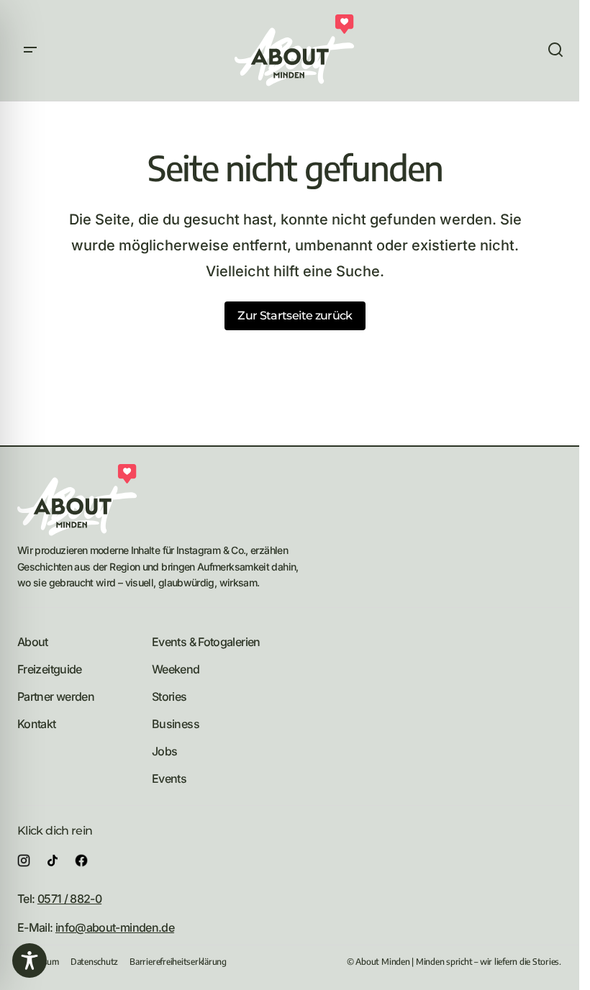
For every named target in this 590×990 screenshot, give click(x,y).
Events (169, 778)
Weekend (176, 669)
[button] (30, 50)
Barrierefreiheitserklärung (178, 961)
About (32, 642)
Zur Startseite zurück (295, 315)
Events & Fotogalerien (206, 642)
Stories (169, 696)
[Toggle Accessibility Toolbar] (29, 960)
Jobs (164, 751)
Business (175, 724)
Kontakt (36, 724)
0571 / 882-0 (69, 898)
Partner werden (55, 696)
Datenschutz (94, 961)
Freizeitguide (49, 669)
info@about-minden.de (114, 927)
